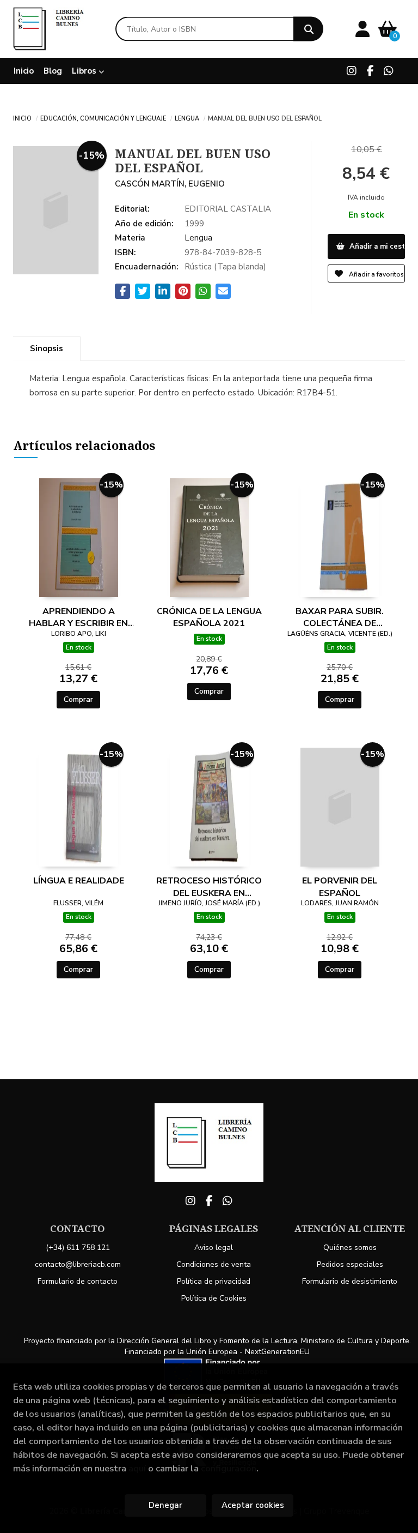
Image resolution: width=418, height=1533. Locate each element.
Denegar (165, 1505)
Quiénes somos (350, 1247)
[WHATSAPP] (388, 71)
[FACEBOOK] (370, 71)
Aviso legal (213, 1247)
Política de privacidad (213, 1281)
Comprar (78, 699)
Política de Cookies (214, 1298)
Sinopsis (46, 348)
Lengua (187, 117)
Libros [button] (85, 70)
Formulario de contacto (78, 1281)
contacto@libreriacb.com (78, 1264)
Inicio (22, 117)
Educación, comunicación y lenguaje (103, 117)
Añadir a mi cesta (376, 246)
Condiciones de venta (213, 1264)
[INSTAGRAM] (351, 71)
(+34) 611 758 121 (78, 1247)
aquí (137, 1468)
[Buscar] (308, 29)
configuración (228, 1468)
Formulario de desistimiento (349, 1281)
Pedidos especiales (350, 1264)
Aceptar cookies (253, 1505)
